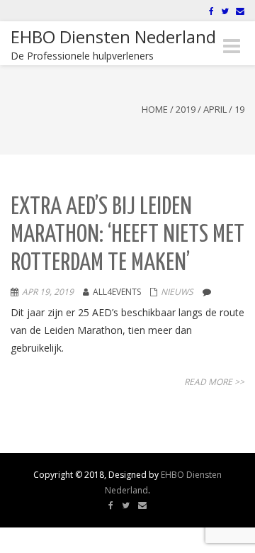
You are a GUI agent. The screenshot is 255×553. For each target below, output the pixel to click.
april (215, 109)
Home (155, 109)
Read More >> (214, 382)
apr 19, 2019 (48, 292)
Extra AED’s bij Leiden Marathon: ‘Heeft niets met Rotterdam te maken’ (127, 235)
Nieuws (177, 292)
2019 (186, 109)
